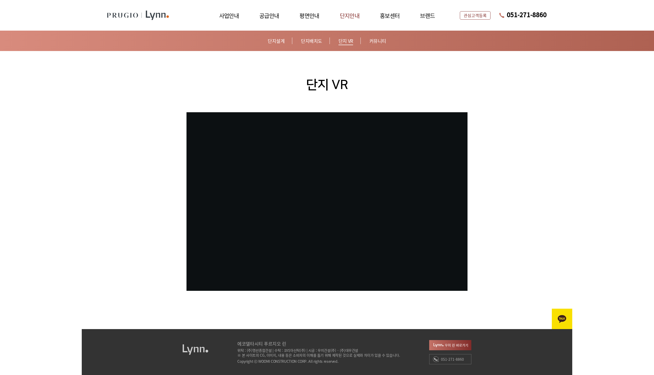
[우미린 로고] (155, 15)
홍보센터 (390, 15)
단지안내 (349, 15)
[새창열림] (562, 319)
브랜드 (427, 15)
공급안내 (269, 15)
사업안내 (229, 15)
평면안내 (309, 15)
